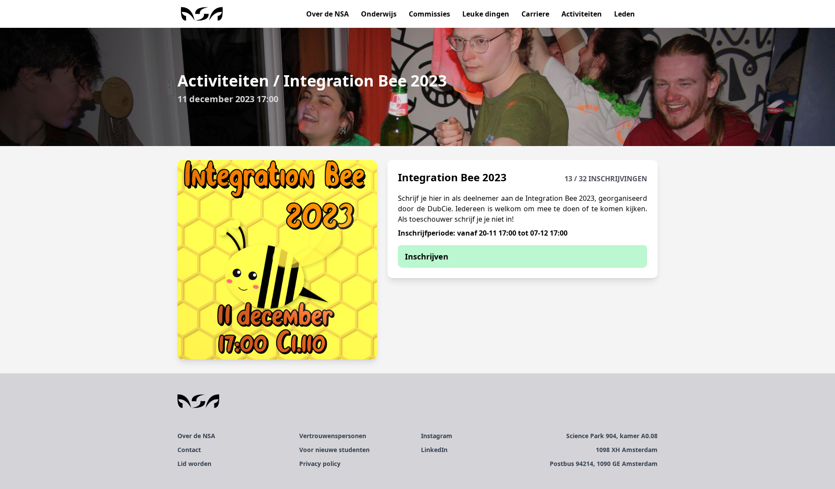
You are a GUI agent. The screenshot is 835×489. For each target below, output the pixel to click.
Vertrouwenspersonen (332, 436)
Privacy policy (320, 463)
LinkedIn (434, 450)
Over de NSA (327, 14)
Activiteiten (581, 14)
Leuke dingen (485, 14)
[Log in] (647, 14)
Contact (189, 450)
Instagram (436, 436)
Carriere (535, 14)
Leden (624, 14)
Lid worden (194, 463)
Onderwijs (379, 14)
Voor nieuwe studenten (334, 450)
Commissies (429, 14)
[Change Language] (654, 14)
